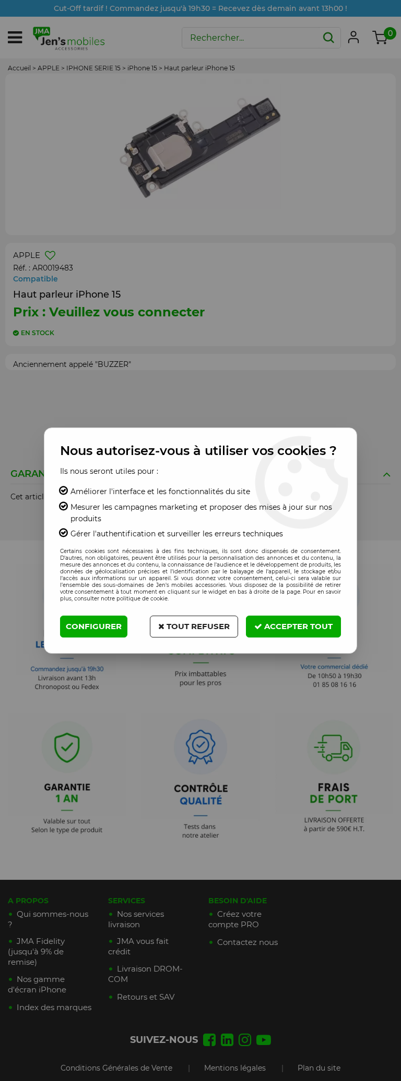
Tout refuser (197, 626)
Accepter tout (297, 626)
